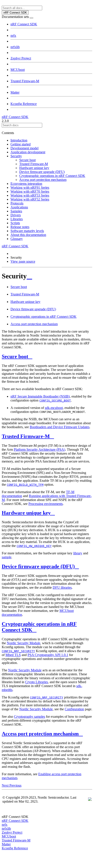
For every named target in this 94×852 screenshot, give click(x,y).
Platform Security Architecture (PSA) (39, 449)
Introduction (18, 140)
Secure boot (27, 160)
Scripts (15, 223)
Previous (15, 785)
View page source (22, 261)
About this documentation (28, 235)
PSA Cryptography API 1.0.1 (48, 655)
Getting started (20, 144)
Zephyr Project (20, 58)
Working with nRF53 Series (29, 195)
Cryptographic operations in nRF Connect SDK (52, 176)
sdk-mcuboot (54, 408)
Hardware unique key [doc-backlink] (26, 513)
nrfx (13, 35)
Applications (19, 207)
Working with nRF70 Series (29, 191)
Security (16, 156)
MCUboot (17, 70)
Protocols (16, 203)
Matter (14, 92)
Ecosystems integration (26, 183)
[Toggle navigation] (31, 18)
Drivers (15, 215)
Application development (27, 152)
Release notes (19, 227)
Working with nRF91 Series (29, 187)
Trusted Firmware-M (24, 81)
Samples (16, 211)
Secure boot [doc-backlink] (15, 356)
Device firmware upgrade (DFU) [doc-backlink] (38, 566)
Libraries (16, 219)
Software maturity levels (27, 231)
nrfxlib (15, 47)
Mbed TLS (13, 655)
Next (5, 785)
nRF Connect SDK (23, 24)
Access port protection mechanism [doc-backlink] (40, 734)
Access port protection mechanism (42, 180)
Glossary (16, 239)
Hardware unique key (34, 168)
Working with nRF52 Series (29, 199)
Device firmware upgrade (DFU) (42, 172)
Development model (24, 148)
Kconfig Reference (23, 104)
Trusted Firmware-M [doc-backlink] (26, 436)
